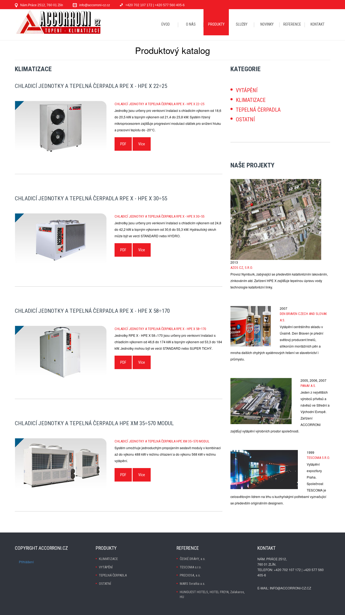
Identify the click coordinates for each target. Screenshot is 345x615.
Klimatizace (250, 100)
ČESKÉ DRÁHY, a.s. (192, 559)
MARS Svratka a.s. (192, 584)
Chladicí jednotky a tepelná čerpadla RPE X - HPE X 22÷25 (91, 86)
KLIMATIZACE (108, 559)
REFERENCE (292, 24)
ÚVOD (165, 24)
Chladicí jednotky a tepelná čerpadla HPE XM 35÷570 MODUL (94, 423)
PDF (123, 144)
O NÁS (191, 24)
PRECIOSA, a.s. (190, 575)
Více (141, 144)
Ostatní (245, 119)
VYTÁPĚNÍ (106, 567)
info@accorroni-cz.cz (94, 5)
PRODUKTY (216, 24)
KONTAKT (317, 24)
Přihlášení (26, 561)
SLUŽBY (241, 24)
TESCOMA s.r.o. (191, 567)
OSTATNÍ (105, 584)
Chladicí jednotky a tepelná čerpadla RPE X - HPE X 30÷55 (91, 198)
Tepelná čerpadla (258, 109)
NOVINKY (267, 24)
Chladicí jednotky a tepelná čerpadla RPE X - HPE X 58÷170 (92, 311)
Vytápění (246, 90)
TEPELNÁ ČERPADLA (113, 575)
